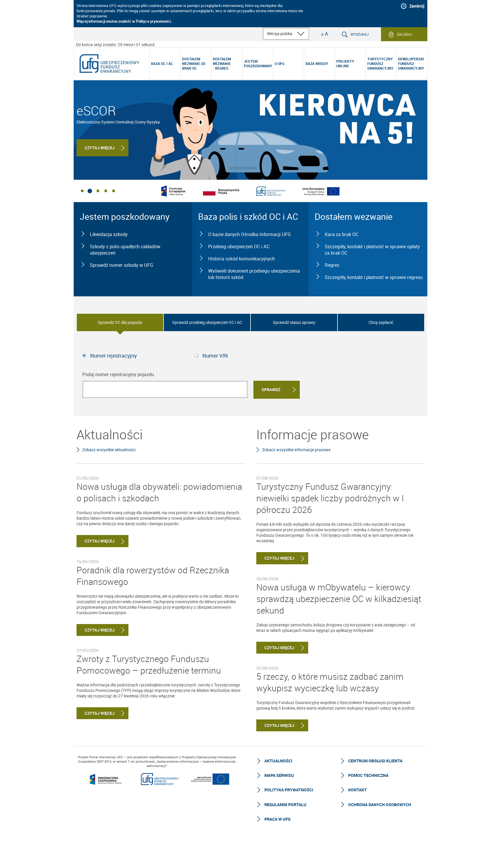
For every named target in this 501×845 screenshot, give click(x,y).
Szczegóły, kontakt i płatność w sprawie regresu (374, 277)
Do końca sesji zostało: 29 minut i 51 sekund (115, 44)
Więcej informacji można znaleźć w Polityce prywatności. (124, 21)
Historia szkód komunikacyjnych (241, 258)
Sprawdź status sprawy (294, 322)
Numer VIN (215, 355)
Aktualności (278, 761)
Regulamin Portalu (285, 804)
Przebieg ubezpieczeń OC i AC (239, 246)
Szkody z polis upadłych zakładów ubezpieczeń (125, 249)
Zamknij (416, 6)
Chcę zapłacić (381, 322)
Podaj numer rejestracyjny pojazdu (118, 374)
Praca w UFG (277, 819)
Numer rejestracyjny (113, 355)
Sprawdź (271, 389)
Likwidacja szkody (109, 234)
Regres (332, 265)
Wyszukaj (360, 34)
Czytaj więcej (100, 147)
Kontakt (357, 790)
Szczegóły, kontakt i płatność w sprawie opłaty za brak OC (372, 249)
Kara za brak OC (341, 234)
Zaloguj (404, 34)
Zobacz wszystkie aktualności (108, 449)
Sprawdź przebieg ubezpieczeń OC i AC (207, 322)
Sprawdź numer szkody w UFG (121, 265)
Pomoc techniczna (368, 775)
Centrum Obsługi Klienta (375, 761)
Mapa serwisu (279, 775)
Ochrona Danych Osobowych (379, 804)
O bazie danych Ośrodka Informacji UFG (249, 234)
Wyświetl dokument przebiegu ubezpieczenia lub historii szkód (254, 274)
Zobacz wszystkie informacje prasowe (296, 449)
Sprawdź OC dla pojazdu (120, 322)
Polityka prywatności (288, 790)
